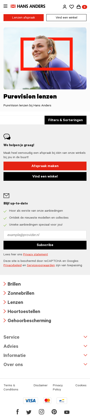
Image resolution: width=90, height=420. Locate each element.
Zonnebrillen (18, 294)
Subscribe (45, 245)
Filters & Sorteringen (65, 120)
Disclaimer (41, 386)
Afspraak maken (45, 166)
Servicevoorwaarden (41, 266)
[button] (64, 6)
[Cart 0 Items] (78, 6)
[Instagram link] (41, 411)
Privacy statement (35, 255)
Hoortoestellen (21, 312)
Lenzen (13, 303)
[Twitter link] (28, 411)
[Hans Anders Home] (30, 6)
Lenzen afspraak (23, 18)
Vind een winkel (66, 18)
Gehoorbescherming (27, 321)
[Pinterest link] (54, 411)
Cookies (81, 386)
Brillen (12, 285)
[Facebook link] (17, 411)
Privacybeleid (12, 266)
